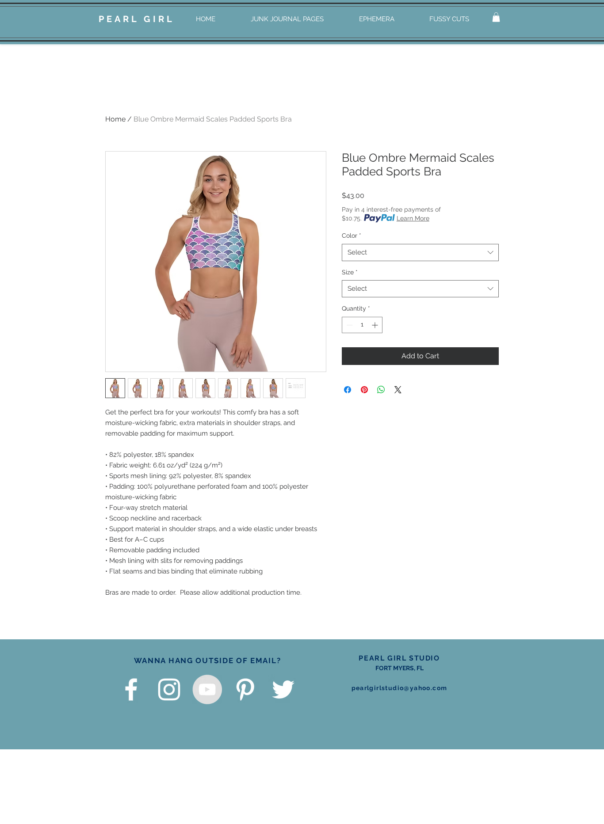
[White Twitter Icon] (283, 689)
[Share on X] (398, 389)
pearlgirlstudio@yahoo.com (399, 687)
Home (115, 119)
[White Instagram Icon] (169, 689)
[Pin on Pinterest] (364, 389)
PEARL (119, 19)
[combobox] (420, 252)
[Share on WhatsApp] (381, 389)
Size (350, 272)
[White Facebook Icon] (131, 689)
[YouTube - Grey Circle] (207, 689)
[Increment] (375, 325)
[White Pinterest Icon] (245, 689)
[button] (496, 17)
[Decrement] (348, 325)
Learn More (413, 218)
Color (351, 235)
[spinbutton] (362, 325)
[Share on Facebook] (347, 389)
